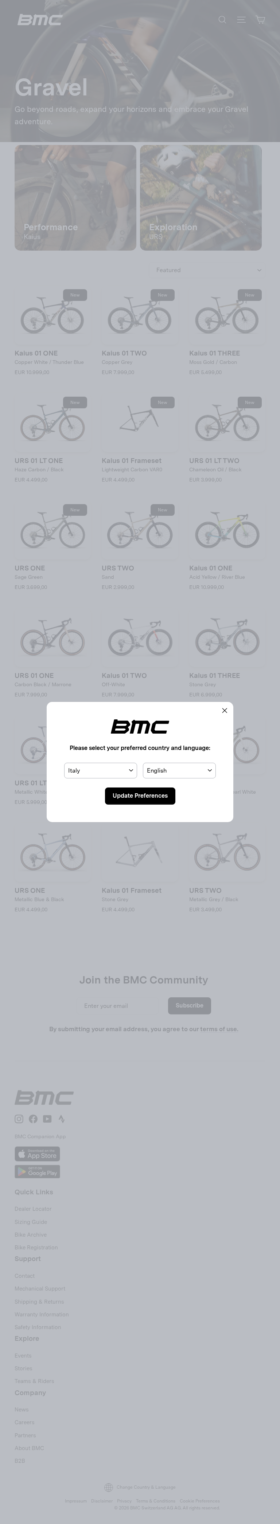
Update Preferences (140, 795)
